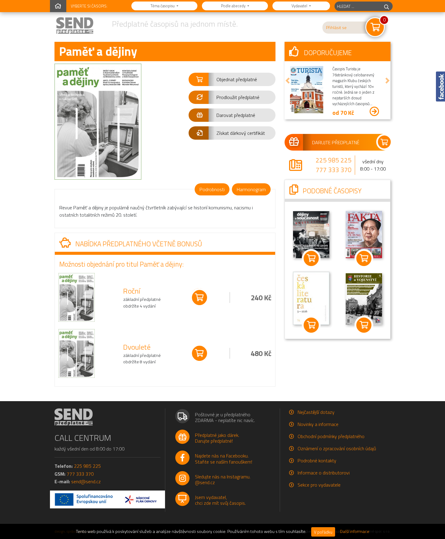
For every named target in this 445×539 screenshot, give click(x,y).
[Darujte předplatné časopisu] (338, 142)
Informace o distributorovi (324, 472)
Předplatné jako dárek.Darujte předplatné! (217, 437)
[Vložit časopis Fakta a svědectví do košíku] (364, 258)
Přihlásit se (336, 27)
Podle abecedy (233, 6)
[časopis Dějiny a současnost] (311, 234)
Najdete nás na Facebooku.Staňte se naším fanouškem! (223, 458)
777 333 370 (333, 170)
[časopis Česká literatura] (311, 297)
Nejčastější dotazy (316, 412)
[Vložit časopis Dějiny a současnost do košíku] (311, 258)
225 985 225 (333, 160)
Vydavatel (300, 6)
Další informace (354, 531)
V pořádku (323, 532)
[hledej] (387, 6)
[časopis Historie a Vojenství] (364, 298)
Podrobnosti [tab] (212, 189)
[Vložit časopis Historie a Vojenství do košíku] (364, 325)
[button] (232, 79)
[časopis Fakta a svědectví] (364, 233)
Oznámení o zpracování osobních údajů (337, 448)
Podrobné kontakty (317, 460)
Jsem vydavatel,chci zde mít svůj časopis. (220, 500)
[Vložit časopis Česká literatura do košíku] (311, 325)
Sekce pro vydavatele (319, 484)
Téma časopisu (163, 6)
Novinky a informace (318, 424)
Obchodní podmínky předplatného (331, 436)
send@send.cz (86, 481)
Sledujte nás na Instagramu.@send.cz (222, 479)
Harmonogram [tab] (251, 189)
